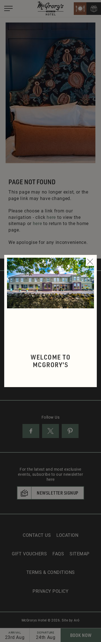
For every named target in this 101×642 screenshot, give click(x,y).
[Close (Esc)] (90, 261)
